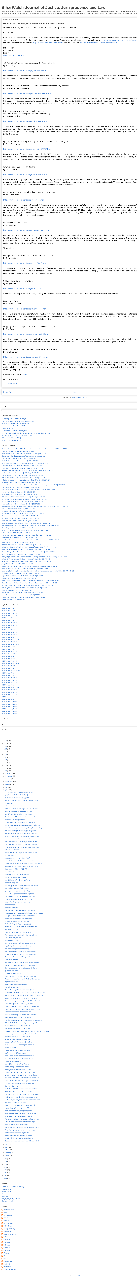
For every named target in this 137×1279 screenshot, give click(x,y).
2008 (5, 1175)
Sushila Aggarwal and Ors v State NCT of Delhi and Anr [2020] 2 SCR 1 (24, 588)
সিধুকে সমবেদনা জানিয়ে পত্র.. (12, 982)
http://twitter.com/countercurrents (48, 42)
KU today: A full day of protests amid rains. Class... (21, 954)
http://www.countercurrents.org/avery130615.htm (25, 309)
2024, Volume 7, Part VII (9, 680)
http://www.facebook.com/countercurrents (98, 42)
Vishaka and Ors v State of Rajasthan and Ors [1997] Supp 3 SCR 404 (24, 478)
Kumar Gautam (8, 1215)
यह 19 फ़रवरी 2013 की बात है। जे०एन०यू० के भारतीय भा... (20, 943)
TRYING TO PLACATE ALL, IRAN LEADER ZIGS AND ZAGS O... (25, 995)
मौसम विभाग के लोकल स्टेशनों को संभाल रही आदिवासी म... (19, 1138)
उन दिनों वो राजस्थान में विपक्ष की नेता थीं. (15, 1053)
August (7, 784)
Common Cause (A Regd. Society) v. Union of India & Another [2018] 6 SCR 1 (26, 549)
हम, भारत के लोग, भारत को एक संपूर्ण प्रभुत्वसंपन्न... (18, 798)
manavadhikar (8, 1261)
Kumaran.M (7, 1218)
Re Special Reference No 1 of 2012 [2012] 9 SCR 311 (19, 511)
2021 (5, 754)
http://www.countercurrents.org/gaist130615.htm (24, 263)
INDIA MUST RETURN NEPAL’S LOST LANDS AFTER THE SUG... (25, 993)
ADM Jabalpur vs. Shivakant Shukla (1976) (15, 419)
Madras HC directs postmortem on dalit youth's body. (22, 1127)
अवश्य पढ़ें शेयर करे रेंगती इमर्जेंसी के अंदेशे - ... (16, 984)
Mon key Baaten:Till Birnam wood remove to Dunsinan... (23, 1020)
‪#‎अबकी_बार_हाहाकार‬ (10, 1047)
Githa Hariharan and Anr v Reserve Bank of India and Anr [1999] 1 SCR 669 (26, 480)
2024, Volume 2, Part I (9, 618)
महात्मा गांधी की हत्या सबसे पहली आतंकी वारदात (17, 1064)
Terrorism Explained (11, 1086)
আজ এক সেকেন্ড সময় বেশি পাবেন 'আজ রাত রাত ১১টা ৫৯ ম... (19, 839)
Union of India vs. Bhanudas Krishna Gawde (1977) (18, 421)
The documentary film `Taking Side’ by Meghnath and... (22, 962)
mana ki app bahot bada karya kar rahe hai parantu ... (22, 886)
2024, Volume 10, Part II (9, 704)
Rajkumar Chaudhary (10, 1234)
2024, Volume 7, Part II (9, 668)
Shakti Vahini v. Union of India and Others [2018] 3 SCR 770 (21, 554)
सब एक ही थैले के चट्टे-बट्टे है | (13, 987)
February (8, 1153)
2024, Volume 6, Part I (9, 656)
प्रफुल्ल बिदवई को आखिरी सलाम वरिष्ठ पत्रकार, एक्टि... (19, 918)
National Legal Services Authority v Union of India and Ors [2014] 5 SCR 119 (26, 523)
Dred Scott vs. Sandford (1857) (11, 440)
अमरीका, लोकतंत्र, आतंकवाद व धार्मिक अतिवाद (16, 1067)
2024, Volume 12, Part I (9, 714)
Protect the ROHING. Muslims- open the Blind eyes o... (22, 1089)
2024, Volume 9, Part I (9, 697)
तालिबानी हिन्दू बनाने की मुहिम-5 (13, 1061)
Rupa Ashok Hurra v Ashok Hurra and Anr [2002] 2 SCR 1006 (21, 482)
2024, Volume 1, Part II (9, 611)
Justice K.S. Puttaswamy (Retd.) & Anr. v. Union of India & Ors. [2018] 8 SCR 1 (26, 559)
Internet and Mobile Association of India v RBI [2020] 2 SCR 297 (22, 592)
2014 (5, 1159)
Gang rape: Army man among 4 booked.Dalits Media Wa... (24, 1001)
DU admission (9, 872)
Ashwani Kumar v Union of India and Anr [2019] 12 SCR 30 (20, 573)
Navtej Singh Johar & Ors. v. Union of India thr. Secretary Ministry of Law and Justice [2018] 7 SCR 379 (34, 557)
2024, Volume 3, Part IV (9, 635)
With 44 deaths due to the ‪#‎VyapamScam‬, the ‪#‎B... (21, 842)
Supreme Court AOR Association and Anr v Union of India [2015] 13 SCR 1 (25, 530)
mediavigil (7, 1264)
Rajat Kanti (7, 1231)
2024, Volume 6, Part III (9, 661)
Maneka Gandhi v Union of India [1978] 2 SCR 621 (18, 451)
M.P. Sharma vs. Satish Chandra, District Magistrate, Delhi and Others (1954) (26, 433)
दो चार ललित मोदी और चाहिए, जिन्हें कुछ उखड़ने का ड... (19, 1111)
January (8, 1155)
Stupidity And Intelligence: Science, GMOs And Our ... (22, 910)
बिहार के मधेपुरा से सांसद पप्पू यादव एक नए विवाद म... (18, 946)
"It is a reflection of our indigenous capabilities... (20, 822)
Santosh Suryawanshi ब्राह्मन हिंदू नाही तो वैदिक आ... (20, 1045)
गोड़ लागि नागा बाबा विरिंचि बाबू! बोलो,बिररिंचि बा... (17, 869)
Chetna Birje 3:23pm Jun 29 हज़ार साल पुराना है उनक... (20, 896)
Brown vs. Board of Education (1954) (13, 600)
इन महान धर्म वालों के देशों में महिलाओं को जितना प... (18, 1039)
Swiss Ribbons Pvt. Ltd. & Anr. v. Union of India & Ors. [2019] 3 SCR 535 (25, 568)
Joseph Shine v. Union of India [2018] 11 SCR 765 (17, 564)
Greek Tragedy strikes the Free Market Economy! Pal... (22, 836)
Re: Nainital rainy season (13, 938)
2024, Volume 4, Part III (9, 642)
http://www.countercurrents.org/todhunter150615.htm (27, 149)
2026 (5, 741)
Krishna (6, 1212)
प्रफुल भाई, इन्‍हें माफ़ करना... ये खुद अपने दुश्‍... (16, 1124)
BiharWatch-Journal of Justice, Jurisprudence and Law (53, 7)
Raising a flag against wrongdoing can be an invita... (21, 951)
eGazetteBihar (6, 1189)
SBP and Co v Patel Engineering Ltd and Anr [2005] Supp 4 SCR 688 (23, 497)
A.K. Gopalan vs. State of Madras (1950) (14, 431)
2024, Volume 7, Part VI (9, 678)
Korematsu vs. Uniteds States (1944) (13, 426)
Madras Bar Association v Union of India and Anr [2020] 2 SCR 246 (23, 597)
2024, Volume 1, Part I (9, 608)
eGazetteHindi (6, 1191)
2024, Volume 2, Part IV (9, 625)
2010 (5, 1170)
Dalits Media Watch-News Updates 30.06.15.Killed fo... (22, 825)
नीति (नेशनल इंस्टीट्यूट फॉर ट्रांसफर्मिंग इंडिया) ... (17, 949)
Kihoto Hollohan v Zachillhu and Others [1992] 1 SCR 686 (20, 461)
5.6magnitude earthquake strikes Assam (18, 1070)
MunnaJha (7, 1220)
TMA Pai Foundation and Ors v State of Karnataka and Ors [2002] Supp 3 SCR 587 (28, 489)
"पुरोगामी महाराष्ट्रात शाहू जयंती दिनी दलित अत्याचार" (18, 1050)
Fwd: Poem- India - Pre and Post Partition (18, 1091)
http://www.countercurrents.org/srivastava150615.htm (27, 93)
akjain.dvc (7, 1256)
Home (75, 392)
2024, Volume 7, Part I (9, 666)
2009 (5, 1173)
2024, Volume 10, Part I (9, 702)
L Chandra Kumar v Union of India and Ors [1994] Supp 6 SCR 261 (23, 468)
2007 (5, 1178)
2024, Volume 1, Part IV (9, 615)
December (9, 773)
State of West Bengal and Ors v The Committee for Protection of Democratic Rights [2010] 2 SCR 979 (35, 506)
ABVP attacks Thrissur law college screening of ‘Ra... (22, 1023)
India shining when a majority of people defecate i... (21, 1034)
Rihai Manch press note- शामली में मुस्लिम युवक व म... (20, 1004)
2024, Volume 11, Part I (9, 709)
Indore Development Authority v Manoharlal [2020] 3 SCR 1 (21, 595)
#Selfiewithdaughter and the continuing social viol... (21, 833)
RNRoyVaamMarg (9, 1229)
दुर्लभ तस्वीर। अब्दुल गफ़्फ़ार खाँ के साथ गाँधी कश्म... (18, 1028)
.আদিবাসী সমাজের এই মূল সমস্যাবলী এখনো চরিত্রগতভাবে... (19, 792)
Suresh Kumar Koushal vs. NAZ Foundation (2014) (18, 423)
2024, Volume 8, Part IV (9, 692)
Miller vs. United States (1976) (11, 438)
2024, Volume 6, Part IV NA (10, 663)
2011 (5, 1167)
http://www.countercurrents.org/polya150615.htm (25, 121)
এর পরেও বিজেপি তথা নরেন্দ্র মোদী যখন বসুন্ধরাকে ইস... (18, 1026)
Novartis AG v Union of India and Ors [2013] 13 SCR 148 (20, 516)
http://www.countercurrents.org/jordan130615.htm (25, 288)
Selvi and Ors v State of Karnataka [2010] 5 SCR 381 (18, 509)
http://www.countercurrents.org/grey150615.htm (24, 70)
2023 (5, 749)
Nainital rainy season (12, 940)
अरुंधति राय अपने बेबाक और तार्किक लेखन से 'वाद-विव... (19, 811)
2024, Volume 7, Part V (9, 675)
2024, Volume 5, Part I (9, 647)
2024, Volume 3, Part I (9, 627)
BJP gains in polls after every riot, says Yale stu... (20, 916)
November (9, 776)
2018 (5, 763)
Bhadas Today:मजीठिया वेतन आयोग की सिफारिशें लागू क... (20, 1122)
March (7, 1150)
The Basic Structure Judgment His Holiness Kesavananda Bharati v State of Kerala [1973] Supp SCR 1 (34, 449)
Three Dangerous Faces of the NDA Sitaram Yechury (22, 866)
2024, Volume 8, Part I (9, 685)
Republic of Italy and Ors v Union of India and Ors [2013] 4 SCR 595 (23, 513)
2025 (5, 743)
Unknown (7, 1237)
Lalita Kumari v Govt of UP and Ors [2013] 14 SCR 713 (19, 521)
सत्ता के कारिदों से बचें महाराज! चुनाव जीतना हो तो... (17, 891)
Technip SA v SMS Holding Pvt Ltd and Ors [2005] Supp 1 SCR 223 (23, 494)
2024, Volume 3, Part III (9, 632)
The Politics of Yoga (11, 929)
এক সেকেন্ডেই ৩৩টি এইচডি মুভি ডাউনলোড (15, 820)
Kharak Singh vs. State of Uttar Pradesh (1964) (17, 435)
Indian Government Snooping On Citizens (18, 1116)
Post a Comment (11, 383)
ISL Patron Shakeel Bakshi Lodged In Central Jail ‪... (21, 965)
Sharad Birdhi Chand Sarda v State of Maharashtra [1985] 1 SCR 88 (23, 456)
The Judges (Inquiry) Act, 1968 (11, 1199)
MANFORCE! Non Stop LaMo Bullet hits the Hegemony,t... (24, 913)
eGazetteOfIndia (7, 1194)
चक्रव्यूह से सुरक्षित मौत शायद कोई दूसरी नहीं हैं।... (17, 1108)
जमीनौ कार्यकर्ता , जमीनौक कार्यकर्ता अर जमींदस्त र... (18, 888)
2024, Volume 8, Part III (9, 690)
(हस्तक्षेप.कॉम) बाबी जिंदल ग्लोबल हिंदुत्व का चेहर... (17, 1133)
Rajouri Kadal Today (11, 960)
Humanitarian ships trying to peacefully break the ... (21, 899)
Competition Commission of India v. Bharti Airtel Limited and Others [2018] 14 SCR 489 (30, 566)
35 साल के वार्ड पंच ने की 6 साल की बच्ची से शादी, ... (18, 1042)
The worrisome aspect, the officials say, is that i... (21, 968)
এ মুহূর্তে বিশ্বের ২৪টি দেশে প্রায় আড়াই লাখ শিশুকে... (17, 921)
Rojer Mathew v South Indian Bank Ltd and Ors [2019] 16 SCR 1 (22, 576)
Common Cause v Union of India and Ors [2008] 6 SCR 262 (21, 504)
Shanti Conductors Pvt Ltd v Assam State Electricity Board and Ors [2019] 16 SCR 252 (29, 583)
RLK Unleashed (8, 1226)
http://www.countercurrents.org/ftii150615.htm (23, 200)
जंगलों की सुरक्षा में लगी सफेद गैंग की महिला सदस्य (17, 875)
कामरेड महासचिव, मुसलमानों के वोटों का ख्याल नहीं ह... (18, 1017)
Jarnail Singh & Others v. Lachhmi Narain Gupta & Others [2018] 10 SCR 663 (26, 561)
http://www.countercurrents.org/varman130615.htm (25, 357)
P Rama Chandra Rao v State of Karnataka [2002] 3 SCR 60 (21, 487)
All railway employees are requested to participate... (21, 1058)
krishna (6, 1258)
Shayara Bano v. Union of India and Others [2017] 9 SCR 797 (21, 545)
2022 (5, 752)
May (7, 1144)
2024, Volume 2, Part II (9, 620)
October (8, 779)
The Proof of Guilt (7, 1201)
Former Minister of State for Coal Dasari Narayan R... (22, 844)
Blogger (79, 1275)
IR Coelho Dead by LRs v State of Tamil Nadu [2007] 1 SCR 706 (22, 501)
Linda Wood (5, 1196)
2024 (5, 746)
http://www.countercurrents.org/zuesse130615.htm (25, 334)
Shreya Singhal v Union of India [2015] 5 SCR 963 (17, 528)
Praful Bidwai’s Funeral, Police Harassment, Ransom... (22, 1097)
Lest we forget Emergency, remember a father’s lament (23, 1100)
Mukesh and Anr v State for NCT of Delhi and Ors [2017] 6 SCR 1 (23, 537)
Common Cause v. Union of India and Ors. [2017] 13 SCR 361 (21, 542)
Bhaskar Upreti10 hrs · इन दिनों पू (15, 973)
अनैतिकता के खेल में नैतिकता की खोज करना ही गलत (18, 1012)
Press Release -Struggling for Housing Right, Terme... (22, 1113)
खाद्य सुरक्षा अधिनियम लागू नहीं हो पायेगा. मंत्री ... (17, 877)
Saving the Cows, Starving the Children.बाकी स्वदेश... (21, 1105)
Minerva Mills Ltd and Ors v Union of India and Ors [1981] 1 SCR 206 (24, 454)
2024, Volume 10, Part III (10, 706)
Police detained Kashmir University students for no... (22, 1119)
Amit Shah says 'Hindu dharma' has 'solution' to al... (21, 817)
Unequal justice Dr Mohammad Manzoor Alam (20, 1083)
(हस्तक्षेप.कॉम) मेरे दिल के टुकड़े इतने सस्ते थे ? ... (17, 902)
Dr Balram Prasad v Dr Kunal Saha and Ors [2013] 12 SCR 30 (21, 518)
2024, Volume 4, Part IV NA (10, 644)
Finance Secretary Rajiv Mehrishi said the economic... (22, 847)
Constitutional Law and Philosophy (13, 1187)
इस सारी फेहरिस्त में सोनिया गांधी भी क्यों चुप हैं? (16, 795)
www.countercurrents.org (14, 55)
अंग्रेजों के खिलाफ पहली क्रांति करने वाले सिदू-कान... (18, 880)
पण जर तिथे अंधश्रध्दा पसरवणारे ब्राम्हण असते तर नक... (19, 1037)
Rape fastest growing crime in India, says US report (21, 935)
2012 (5, 1164)
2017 (5, 765)
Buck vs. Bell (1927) (8, 428)
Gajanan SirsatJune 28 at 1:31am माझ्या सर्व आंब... (20, 1072)
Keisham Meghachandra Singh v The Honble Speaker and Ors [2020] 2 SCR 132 (27, 585)
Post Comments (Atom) (79, 398)
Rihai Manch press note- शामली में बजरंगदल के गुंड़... (20, 1130)
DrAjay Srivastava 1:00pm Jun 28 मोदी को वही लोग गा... (21, 1075)
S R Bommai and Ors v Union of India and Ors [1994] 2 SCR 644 (22, 466)
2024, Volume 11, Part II (9, 711)
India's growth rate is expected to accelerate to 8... (21, 853)
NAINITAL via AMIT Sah (12, 850)
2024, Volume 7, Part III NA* (11, 670)
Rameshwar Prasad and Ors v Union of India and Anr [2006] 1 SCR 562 (24, 499)
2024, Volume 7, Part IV (9, 673)
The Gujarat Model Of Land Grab (15, 1102)
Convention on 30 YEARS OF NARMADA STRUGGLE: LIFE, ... (24, 863)
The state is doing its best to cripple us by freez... (21, 831)
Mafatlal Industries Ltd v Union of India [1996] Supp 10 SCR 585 (22, 475)
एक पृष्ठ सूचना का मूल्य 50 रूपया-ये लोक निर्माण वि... (18, 858)
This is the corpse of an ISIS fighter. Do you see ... (21, 998)
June (7, 790)
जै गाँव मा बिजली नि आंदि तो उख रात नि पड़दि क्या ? (18, 924)
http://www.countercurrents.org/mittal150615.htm (25, 174)
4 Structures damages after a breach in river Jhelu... (21, 1015)
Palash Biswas (8, 1223)
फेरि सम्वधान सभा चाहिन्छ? (11, 907)
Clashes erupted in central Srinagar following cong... (21, 957)
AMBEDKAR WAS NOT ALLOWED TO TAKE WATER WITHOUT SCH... (27, 1031)
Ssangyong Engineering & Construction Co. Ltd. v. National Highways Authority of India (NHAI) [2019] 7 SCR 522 (38, 571)
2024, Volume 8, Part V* (9, 694)
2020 (5, 757)
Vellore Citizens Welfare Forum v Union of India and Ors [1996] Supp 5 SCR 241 (27, 470)
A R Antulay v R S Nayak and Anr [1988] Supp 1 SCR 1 (19, 458)
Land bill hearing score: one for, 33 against (19, 932)
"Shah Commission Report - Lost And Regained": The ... (23, 1006)
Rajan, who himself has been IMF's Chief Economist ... (22, 979)
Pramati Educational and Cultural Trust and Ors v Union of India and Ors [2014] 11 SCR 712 (31, 525)
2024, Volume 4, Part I (9, 637)
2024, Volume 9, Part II (9, 699)
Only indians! (9, 803)
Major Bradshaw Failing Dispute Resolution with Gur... (22, 1078)
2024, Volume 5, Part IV (9, 654)
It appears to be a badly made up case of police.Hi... (21, 927)
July (6, 787)
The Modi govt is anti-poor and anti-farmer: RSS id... (22, 800)
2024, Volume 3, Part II (9, 630)
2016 (5, 768)
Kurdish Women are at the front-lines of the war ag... (22, 976)
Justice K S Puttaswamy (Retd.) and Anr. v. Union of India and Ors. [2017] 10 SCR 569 (29, 547)
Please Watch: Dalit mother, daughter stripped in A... (22, 1080)
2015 (5, 771)
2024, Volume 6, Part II (9, 659)
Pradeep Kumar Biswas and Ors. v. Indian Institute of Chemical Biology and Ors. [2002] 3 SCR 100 (33, 485)
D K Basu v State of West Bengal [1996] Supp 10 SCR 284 (20, 473)
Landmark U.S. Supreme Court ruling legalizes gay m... (22, 1009)
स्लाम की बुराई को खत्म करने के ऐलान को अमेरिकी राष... (19, 1135)
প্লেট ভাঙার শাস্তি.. (9, 855)
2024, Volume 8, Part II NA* (11, 687)
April (7, 1147)
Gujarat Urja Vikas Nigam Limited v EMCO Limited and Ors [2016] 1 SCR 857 (26, 535)
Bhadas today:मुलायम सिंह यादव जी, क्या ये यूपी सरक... (20, 894)
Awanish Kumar (9, 1210)
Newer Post (7, 392)
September (9, 781)
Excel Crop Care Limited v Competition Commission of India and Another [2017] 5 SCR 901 (31, 540)
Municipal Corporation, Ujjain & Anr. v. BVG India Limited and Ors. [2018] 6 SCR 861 (28, 552)
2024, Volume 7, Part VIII (10, 682)
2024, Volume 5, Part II (9, 649)
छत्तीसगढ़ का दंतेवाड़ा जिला (11, 883)
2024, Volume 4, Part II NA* (11, 639)
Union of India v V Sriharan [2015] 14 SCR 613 (16, 533)
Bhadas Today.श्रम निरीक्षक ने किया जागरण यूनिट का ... (20, 990)
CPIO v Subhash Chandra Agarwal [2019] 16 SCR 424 (19, 578)
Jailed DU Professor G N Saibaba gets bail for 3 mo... (22, 861)
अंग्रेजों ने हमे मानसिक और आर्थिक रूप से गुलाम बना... (18, 814)
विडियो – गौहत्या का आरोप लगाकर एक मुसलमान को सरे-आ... (20, 1056)
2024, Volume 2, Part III (9, 623)
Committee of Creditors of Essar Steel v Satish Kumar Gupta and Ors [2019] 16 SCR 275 (30, 580)
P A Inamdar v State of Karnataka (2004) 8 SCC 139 (18, 492)
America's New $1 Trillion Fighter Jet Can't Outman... (22, 809)
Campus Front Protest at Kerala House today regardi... (22, 1094)
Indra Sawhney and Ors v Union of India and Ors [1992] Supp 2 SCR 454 (25, 463)
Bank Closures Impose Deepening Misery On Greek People (24, 828)
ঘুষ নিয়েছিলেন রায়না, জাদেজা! (11, 971)
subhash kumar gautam (11, 1269)
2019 (5, 760)
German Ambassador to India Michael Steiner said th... (22, 1141)
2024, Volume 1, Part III (9, 613)
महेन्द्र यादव (7, 1253)
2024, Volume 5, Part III (9, 651)
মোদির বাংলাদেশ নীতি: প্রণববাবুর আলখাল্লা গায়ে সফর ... (18, 806)
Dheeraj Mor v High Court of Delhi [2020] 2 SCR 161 (18, 590)
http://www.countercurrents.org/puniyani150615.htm (26, 230)
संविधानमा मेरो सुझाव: (10, 905)
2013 (5, 1161)
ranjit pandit (7, 1267)
